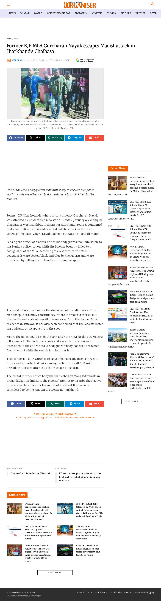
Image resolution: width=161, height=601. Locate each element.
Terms (89, 592)
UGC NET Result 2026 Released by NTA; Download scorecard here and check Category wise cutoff (38, 533)
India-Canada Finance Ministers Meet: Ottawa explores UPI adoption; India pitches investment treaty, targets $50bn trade (38, 553)
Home (12, 13)
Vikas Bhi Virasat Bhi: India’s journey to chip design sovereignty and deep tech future (87, 550)
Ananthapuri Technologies (30, 596)
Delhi (67, 60)
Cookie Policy (101, 592)
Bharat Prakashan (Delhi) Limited (21, 592)
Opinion (111, 13)
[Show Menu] (8, 4)
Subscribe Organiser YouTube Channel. (55, 414)
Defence (140, 13)
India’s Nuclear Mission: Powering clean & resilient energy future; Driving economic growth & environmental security (131, 338)
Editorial (81, 13)
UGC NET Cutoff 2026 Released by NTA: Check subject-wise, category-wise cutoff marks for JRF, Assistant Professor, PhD (89, 510)
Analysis (97, 13)
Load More (55, 572)
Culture (126, 13)
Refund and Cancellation (120, 592)
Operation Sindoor (58, 13)
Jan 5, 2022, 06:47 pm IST (40, 60)
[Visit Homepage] (80, 5)
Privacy (80, 592)
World (38, 13)
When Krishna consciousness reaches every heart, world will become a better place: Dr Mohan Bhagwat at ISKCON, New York (38, 511)
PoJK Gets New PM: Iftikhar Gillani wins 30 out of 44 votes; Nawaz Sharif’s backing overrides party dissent (142, 360)
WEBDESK (17, 60)
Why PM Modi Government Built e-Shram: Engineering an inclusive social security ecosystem (88, 533)
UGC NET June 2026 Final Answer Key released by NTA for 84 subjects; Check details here (141, 316)
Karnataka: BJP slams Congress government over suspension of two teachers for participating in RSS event (131, 383)
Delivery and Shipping (144, 592)
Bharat (24, 13)
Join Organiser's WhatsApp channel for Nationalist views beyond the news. (55, 417)
